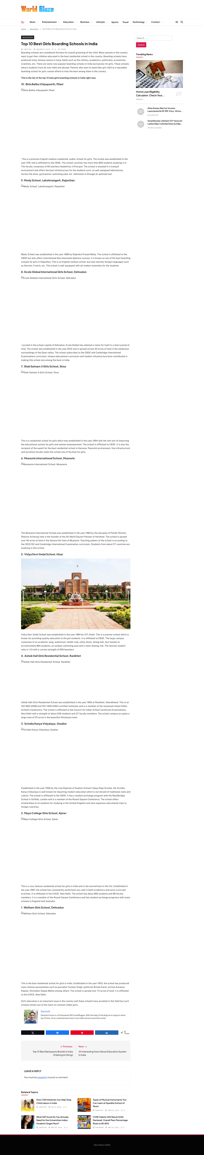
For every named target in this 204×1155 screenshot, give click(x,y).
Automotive (153, 115)
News (32, 22)
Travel (126, 22)
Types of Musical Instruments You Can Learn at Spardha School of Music (109, 1102)
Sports (114, 22)
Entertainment (49, 22)
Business (84, 22)
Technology (139, 22)
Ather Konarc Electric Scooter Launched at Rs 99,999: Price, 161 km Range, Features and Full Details (164, 111)
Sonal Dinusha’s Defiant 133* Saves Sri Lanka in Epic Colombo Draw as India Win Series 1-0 (165, 124)
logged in (42, 1077)
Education (68, 22)
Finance (139, 99)
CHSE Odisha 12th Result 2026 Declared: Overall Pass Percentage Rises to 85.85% (110, 1120)
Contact (155, 22)
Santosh (27, 49)
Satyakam (99, 1127)
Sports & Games (155, 128)
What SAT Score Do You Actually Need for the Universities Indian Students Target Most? (52, 1120)
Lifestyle (100, 22)
